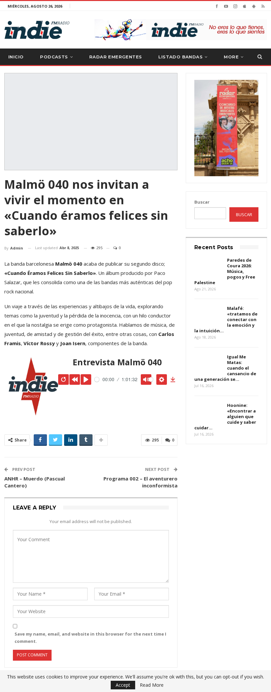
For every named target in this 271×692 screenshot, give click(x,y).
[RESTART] (63, 379)
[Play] (86, 379)
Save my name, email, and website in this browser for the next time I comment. (90, 637)
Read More (152, 685)
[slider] (97, 379)
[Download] (173, 379)
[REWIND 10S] (74, 379)
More (231, 56)
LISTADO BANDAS (180, 56)
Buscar (202, 202)
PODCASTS (54, 56)
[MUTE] (146, 379)
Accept (123, 685)
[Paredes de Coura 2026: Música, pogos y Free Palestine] (208, 268)
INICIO (15, 56)
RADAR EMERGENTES (115, 56)
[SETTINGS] (161, 379)
